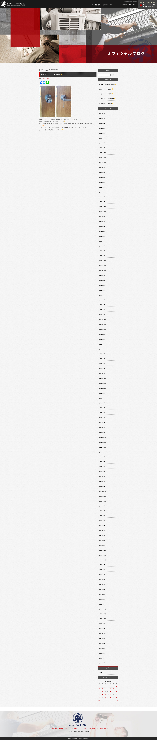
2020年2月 (102, 486)
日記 (101, 672)
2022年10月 (103, 329)
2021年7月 (102, 403)
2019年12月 (103, 491)
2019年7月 (102, 515)
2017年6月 (102, 638)
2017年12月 (103, 609)
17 (99, 694)
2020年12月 (103, 437)
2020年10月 (103, 447)
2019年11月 (103, 496)
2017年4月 (102, 648)
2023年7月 (102, 285)
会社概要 (97, 5)
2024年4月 (102, 241)
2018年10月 (103, 560)
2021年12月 (103, 378)
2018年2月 (102, 599)
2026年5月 (102, 128)
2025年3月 (102, 197)
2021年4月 (102, 417)
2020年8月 (102, 457)
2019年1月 (102, 545)
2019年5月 (102, 525)
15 (113, 691)
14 (110, 691)
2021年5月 (102, 412)
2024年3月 (102, 246)
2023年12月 (103, 260)
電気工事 (105, 5)
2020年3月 (102, 481)
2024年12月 (103, 206)
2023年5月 (102, 295)
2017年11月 (103, 614)
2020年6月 (102, 466)
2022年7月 (102, 344)
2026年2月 (102, 143)
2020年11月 (103, 442)
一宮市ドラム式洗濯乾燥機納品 (107, 84)
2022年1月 (102, 373)
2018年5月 (102, 584)
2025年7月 (102, 177)
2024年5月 (102, 236)
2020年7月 (102, 462)
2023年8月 (102, 280)
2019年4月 (102, 530)
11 (102, 691)
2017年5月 (102, 643)
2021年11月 (103, 383)
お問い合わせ (133, 5)
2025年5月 (102, 187)
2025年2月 (102, 202)
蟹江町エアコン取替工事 (106, 89)
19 (105, 694)
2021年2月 (102, 427)
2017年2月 (102, 658)
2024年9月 (102, 216)
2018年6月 (102, 579)
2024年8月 (102, 221)
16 (116, 691)
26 (105, 697)
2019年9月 (102, 506)
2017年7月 (102, 633)
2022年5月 (102, 354)
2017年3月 (102, 653)
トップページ (89, 5)
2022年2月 (102, 368)
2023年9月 (102, 275)
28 (110, 697)
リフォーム (113, 5)
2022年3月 (102, 363)
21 (110, 694)
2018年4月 (102, 589)
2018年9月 (102, 565)
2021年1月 (102, 432)
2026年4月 (102, 133)
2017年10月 (103, 618)
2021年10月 (103, 388)
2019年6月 (102, 520)
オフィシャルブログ (101, 728)
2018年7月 (102, 574)
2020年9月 (102, 452)
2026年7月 (102, 118)
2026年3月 (102, 138)
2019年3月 (102, 535)
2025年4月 (102, 192)
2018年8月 (102, 569)
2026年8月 (102, 113)
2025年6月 (102, 182)
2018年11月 (103, 555)
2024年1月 (102, 255)
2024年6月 (102, 231)
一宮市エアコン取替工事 (106, 103)
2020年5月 (102, 471)
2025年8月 (102, 172)
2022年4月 (102, 358)
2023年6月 (102, 290)
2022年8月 (102, 339)
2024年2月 (102, 251)
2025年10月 (103, 162)
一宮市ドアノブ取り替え (51, 74)
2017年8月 (102, 628)
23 (116, 694)
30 (116, 697)
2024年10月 (103, 211)
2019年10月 (103, 501)
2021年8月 (102, 398)
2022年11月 (103, 324)
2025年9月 (102, 167)
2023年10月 (103, 270)
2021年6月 (102, 408)
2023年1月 (102, 314)
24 (99, 697)
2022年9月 (102, 334)
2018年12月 (103, 550)
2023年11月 (103, 265)
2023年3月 (102, 305)
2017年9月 (102, 623)
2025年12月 (103, 152)
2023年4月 (102, 300)
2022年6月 (102, 349)
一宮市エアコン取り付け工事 (107, 99)
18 (102, 694)
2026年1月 (102, 148)
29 (113, 697)
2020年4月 (102, 476)
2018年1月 (102, 604)
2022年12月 (103, 319)
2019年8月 (102, 511)
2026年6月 (102, 123)
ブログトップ (108, 70)
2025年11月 (103, 157)
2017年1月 (102, 663)
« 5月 (99, 700)
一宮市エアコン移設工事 (106, 94)
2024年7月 (102, 226)
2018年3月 (102, 594)
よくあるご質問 (122, 5)
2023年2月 (102, 309)
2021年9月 (102, 393)
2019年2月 (102, 540)
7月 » (116, 700)
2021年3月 (102, 422)
